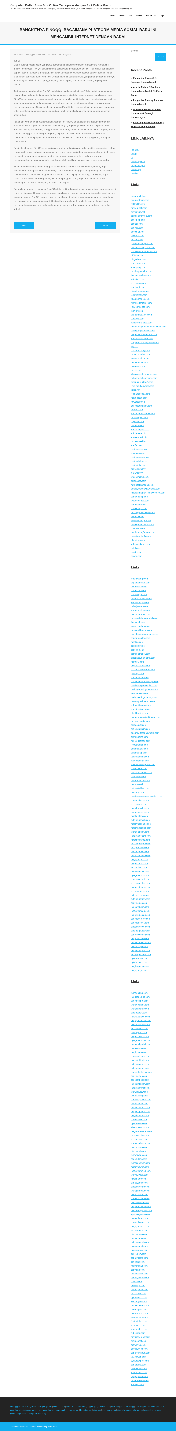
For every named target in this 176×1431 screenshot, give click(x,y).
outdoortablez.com (140, 788)
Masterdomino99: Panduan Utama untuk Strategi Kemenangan (146, 113)
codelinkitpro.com (139, 1001)
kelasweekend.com (140, 544)
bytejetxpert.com (139, 962)
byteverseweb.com (140, 1202)
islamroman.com (139, 295)
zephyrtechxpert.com (141, 1143)
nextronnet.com (138, 1293)
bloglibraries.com (139, 713)
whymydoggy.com (139, 579)
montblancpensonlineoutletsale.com (148, 327)
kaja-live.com (137, 279)
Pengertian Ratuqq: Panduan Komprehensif (147, 102)
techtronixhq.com (139, 993)
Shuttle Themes (29, 1426)
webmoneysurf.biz (140, 429)
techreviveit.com (139, 867)
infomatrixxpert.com (140, 1084)
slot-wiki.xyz (137, 473)
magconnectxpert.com (141, 1131)
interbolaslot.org (139, 587)
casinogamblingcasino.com (144, 689)
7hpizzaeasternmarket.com (144, 374)
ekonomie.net (137, 516)
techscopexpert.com (140, 843)
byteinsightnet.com (140, 1068)
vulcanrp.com (137, 319)
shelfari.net (136, 445)
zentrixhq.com (138, 1270)
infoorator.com (138, 366)
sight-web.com (138, 287)
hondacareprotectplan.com (144, 685)
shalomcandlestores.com (143, 669)
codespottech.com (140, 800)
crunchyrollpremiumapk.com (144, 681)
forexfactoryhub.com (141, 275)
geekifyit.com (137, 673)
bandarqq (135, 173)
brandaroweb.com (139, 1380)
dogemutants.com (139, 749)
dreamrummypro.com (141, 598)
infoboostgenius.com (141, 887)
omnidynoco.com (139, 1349)
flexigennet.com (138, 776)
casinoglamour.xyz (140, 457)
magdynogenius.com (141, 824)
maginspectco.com (140, 966)
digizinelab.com (138, 1151)
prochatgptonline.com (141, 271)
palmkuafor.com (138, 590)
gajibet (12, 1413)
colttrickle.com (138, 204)
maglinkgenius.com (140, 1111)
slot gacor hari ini (30, 1410)
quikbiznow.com (139, 1368)
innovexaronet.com (140, 1088)
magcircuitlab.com (140, 1115)
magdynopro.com (139, 859)
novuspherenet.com (140, 1337)
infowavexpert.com (140, 871)
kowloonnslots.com (140, 307)
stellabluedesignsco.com (143, 764)
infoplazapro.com (139, 863)
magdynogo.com (139, 970)
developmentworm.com (142, 524)
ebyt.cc (134, 346)
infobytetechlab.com (140, 915)
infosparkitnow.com (140, 1024)
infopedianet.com (139, 1218)
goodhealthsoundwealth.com (145, 733)
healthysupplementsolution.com (146, 796)
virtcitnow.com (138, 263)
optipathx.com (138, 1262)
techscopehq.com (139, 1230)
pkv (121, 1406)
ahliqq (134, 153)
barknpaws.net (138, 646)
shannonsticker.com (140, 610)
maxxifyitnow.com (139, 1250)
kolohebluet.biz (138, 433)
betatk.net (135, 548)
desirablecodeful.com (141, 772)
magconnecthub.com (141, 1206)
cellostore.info (138, 650)
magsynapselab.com (141, 828)
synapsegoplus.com (140, 1214)
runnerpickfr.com (139, 208)
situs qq (56, 1406)
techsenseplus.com (140, 883)
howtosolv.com (138, 402)
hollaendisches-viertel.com (144, 378)
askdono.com (137, 235)
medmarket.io (137, 784)
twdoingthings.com (140, 761)
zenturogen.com (139, 1301)
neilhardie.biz (137, 425)
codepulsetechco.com (141, 1072)
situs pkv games (29, 1406)
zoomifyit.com (137, 1384)
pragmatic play (138, 165)
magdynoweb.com (140, 1167)
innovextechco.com (140, 1107)
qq (132, 157)
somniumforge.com (140, 709)
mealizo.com (137, 642)
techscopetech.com (140, 1163)
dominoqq (136, 169)
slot (63, 1406)
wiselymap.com (138, 267)
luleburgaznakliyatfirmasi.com (145, 717)
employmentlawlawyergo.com (145, 489)
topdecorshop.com (140, 501)
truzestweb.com (138, 1357)
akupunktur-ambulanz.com (144, 334)
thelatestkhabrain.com (141, 630)
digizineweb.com (139, 1076)
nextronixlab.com (139, 1266)
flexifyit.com (136, 1281)
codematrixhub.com (140, 879)
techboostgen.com (140, 1005)
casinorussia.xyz (139, 449)
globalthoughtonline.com (143, 658)
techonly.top (137, 239)
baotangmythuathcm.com (143, 701)
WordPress (52, 1426)
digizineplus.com (139, 1234)
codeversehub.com (140, 1198)
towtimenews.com (139, 693)
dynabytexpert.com (140, 1277)
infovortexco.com (139, 1147)
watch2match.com (139, 477)
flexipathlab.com (139, 1321)
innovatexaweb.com (140, 1017)
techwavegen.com (140, 891)
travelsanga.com (139, 508)
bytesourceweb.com (140, 927)
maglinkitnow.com (139, 816)
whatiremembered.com (142, 338)
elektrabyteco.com (140, 1127)
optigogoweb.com (139, 1376)
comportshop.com (139, 497)
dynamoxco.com (139, 1297)
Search (134, 51)
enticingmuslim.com (140, 729)
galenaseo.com (138, 481)
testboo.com (137, 409)
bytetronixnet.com (139, 958)
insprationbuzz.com (140, 614)
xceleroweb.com (139, 1372)
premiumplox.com (139, 417)
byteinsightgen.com (140, 899)
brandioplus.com (139, 1309)
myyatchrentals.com (140, 665)
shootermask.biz (139, 437)
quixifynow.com (138, 1254)
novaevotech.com (139, 1103)
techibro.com (137, 311)
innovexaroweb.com (141, 1171)
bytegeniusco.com (140, 875)
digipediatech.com (140, 812)
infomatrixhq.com (139, 1096)
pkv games (67, 55)
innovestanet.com (139, 1274)
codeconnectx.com (140, 1080)
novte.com (136, 370)
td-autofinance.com (140, 299)
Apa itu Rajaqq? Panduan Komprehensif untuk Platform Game (146, 91)
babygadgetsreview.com (143, 330)
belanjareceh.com (139, 606)
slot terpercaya (82, 1406)
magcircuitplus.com (140, 950)
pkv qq (93, 1406)
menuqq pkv (15, 1406)
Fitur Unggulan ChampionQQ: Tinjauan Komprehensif (147, 124)
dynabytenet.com (139, 1183)
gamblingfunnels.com (141, 216)
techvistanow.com (139, 1092)
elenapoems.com (139, 737)
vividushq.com (138, 1325)
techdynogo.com (139, 804)
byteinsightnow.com (140, 931)
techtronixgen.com (140, 832)
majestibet (148, 1410)
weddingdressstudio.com (143, 413)
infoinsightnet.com (140, 1060)
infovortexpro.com (139, 946)
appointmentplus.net (141, 520)
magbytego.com (138, 1052)
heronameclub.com (140, 780)
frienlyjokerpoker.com (141, 303)
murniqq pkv (140, 1406)
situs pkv (70, 1406)
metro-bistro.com (139, 398)
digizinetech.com (139, 903)
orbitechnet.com (138, 1341)
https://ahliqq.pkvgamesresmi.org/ (31, 1413)
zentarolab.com (138, 1365)
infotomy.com (137, 792)
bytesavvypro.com (139, 895)
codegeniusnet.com (140, 1056)
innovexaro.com (138, 1238)
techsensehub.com (140, 1009)
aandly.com (136, 552)
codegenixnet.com (140, 923)
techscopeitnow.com (141, 954)
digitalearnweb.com (140, 583)
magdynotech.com (140, 1226)
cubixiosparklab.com (141, 1099)
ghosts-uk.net (137, 232)
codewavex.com (139, 1119)
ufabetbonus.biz (138, 540)
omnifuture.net (138, 212)
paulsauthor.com (139, 768)
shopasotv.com (138, 505)
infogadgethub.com (140, 997)
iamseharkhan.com (140, 626)
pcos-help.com (138, 220)
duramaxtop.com (139, 753)
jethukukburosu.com (141, 705)
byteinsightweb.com (140, 820)
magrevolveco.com (140, 938)
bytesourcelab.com (140, 1242)
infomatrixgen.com (140, 907)
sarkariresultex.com (140, 638)
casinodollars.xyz (139, 461)
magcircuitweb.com (140, 840)
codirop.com (137, 228)
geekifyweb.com (139, 1032)
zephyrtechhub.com (140, 1353)
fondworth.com (138, 622)
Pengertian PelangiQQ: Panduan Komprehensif (144, 80)
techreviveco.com (139, 1175)
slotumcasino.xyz (139, 453)
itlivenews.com (138, 528)
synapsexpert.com (140, 1361)
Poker (54, 55)
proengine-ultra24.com (142, 382)
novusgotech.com (139, 1289)
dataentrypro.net (139, 594)
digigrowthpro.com (140, 200)
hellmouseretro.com (140, 741)
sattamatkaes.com (139, 677)
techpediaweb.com (140, 847)
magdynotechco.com (141, 1020)
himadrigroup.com (139, 291)
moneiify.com (137, 662)
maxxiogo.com (138, 1285)
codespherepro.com (140, 919)
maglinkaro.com (138, 1179)
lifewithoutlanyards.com (142, 386)
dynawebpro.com (139, 1313)
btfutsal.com (137, 224)
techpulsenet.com (139, 1139)
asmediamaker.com (140, 654)
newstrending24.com (141, 536)
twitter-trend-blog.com (141, 323)
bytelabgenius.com (140, 851)
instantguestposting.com (143, 512)
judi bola (101, 1406)
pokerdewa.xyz (138, 469)
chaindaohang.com (140, 350)
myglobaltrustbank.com (142, 485)
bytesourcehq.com (140, 1064)
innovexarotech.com (141, 942)
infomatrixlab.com (139, 1194)
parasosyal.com (138, 725)
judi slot (134, 150)
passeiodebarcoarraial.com (144, 618)
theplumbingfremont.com (143, 532)
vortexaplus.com (139, 1329)
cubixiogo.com (138, 1333)
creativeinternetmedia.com (144, 251)
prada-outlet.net (138, 196)
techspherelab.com (140, 1191)
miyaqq (158, 1410)
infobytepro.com (138, 1048)
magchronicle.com (140, 808)
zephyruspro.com (139, 1258)
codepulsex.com (139, 1159)
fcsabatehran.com (139, 745)
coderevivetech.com (140, 935)
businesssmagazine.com (143, 247)
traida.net (135, 390)
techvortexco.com (139, 1028)
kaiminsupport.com (140, 602)
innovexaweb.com (140, 1305)
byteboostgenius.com (141, 1210)
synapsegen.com (139, 1317)
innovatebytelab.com (141, 1044)
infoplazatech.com (140, 1036)
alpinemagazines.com (141, 315)
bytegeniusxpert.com (141, 1040)
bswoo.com (136, 556)
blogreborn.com (138, 259)
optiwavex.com (138, 1345)
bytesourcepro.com (140, 1187)
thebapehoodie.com (140, 721)
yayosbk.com (137, 421)
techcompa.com (138, 283)
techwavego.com (139, 1155)
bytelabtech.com (139, 1013)
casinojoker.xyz (138, 465)
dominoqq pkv (138, 161)
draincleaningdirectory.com (144, 697)
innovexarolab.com (140, 911)
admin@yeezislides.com (35, 55)
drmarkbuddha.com (140, 354)
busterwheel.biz (138, 441)
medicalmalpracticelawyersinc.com (148, 493)
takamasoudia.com (140, 757)
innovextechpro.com (141, 836)
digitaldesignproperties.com (144, 634)
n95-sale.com (137, 255)
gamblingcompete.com (142, 243)
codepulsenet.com (140, 1222)
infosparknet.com (139, 1246)
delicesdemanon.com (141, 406)
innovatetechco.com (140, 855)
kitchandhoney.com (140, 394)
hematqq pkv (153, 1406)
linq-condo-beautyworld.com (145, 342)
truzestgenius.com (140, 1135)
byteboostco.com (139, 1123)
